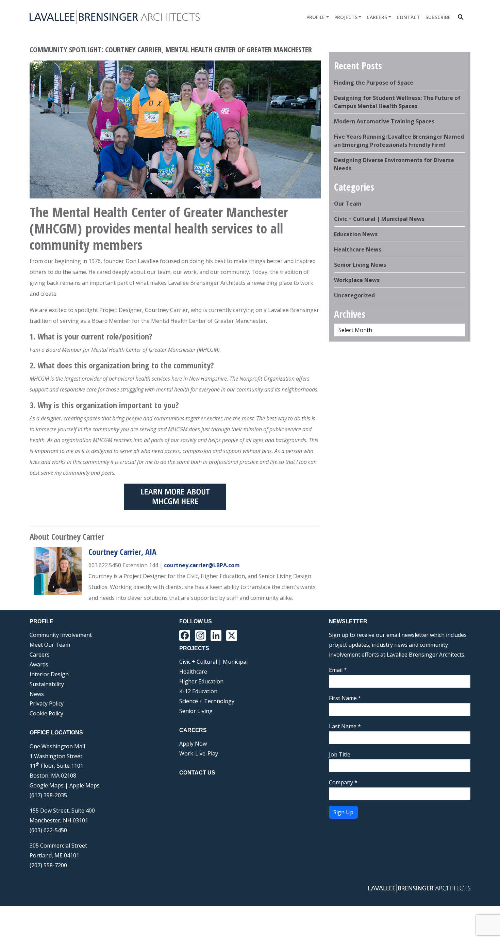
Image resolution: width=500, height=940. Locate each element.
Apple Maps (84, 785)
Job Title (339, 754)
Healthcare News (357, 249)
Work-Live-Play (198, 753)
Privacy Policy (47, 703)
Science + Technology (206, 701)
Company (343, 782)
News (37, 694)
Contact (408, 17)
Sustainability (47, 684)
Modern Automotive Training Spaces (384, 121)
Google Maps (47, 785)
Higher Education (201, 681)
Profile (315, 17)
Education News (356, 234)
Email (338, 670)
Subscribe (438, 17)
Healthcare (193, 671)
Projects (345, 17)
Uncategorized (354, 295)
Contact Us (197, 773)
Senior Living (196, 711)
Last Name (345, 726)
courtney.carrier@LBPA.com (202, 565)
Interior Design (49, 674)
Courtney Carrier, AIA (122, 551)
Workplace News (357, 280)
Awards (39, 664)
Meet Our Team (50, 644)
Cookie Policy (46, 713)
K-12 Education (198, 691)
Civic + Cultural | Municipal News (379, 219)
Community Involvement (61, 635)
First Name (345, 698)
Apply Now (193, 743)
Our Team (348, 203)
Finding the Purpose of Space (373, 82)
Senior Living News (360, 264)
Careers (377, 17)
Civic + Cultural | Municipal (213, 661)
